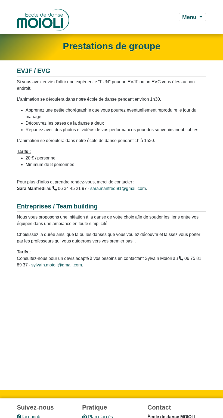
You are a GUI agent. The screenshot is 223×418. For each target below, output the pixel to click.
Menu (190, 17)
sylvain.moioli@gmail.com (56, 265)
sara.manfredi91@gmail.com (118, 188)
